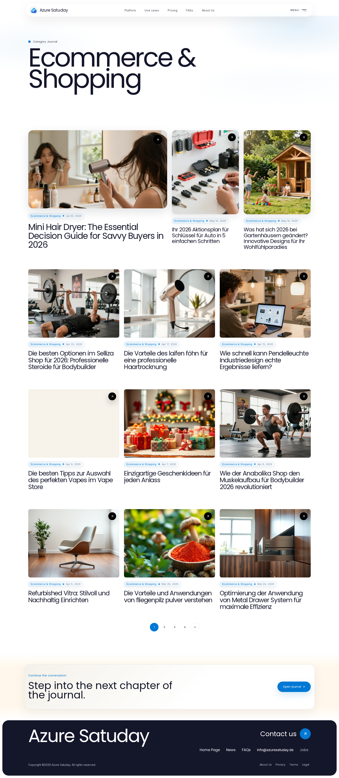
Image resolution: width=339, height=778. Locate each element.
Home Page (210, 749)
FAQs (246, 749)
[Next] (195, 627)
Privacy (280, 765)
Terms (293, 765)
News (231, 749)
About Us (266, 765)
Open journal (292, 687)
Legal (305, 765)
